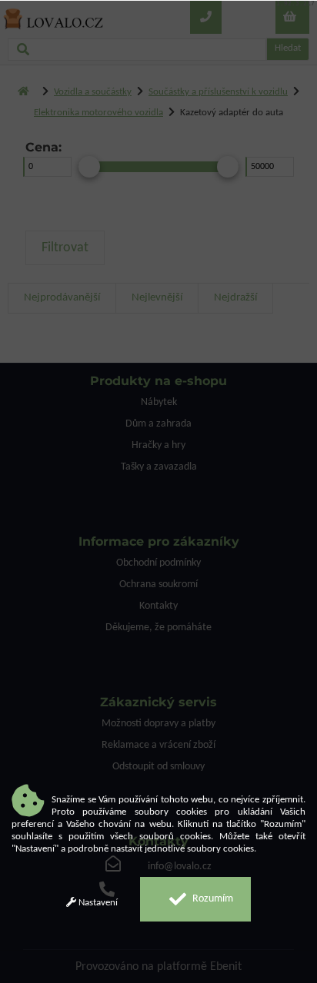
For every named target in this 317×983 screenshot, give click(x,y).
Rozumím (211, 899)
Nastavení (97, 903)
